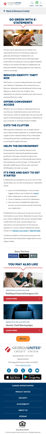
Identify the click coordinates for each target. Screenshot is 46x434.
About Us (23, 410)
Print (34, 256)
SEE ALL (23, 339)
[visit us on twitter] (23, 370)
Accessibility (23, 404)
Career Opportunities (23, 386)
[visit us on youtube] (37, 370)
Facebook (14, 256)
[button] (32, 3)
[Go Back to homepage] (13, 3)
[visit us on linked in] (30, 370)
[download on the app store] (13, 377)
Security (23, 398)
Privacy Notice (23, 392)
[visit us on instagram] (16, 370)
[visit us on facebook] (9, 370)
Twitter (25, 256)
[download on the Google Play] (32, 377)
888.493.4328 (25, 365)
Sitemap (23, 416)
